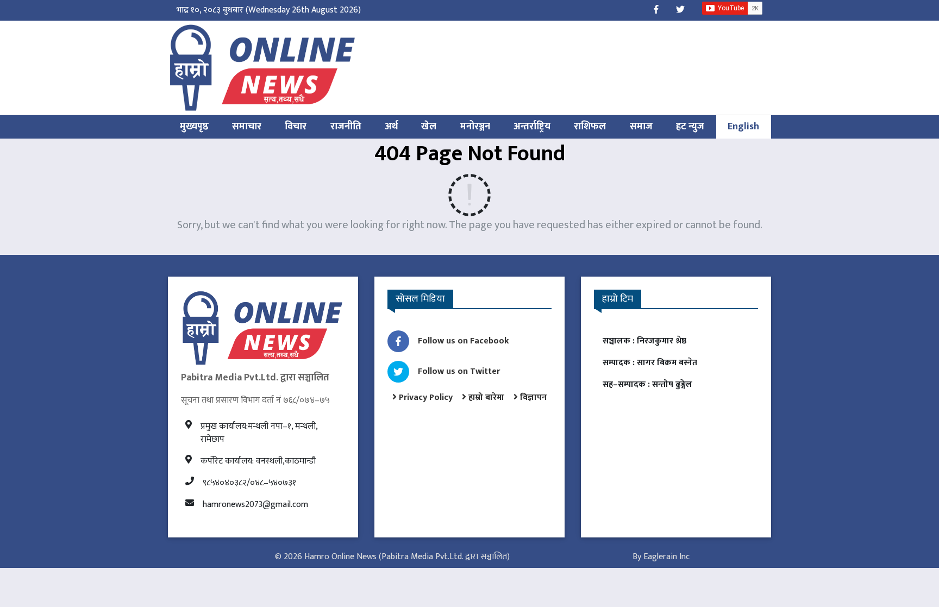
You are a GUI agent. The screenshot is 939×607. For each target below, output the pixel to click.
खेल (428, 126)
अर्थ (391, 126)
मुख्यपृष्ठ (194, 126)
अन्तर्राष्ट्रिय (532, 126)
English (743, 126)
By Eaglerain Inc (661, 556)
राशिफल (590, 126)
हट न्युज (690, 126)
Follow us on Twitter (459, 371)
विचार (295, 126)
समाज (641, 126)
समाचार (246, 126)
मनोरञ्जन (475, 126)
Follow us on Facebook (463, 341)
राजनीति (345, 126)
